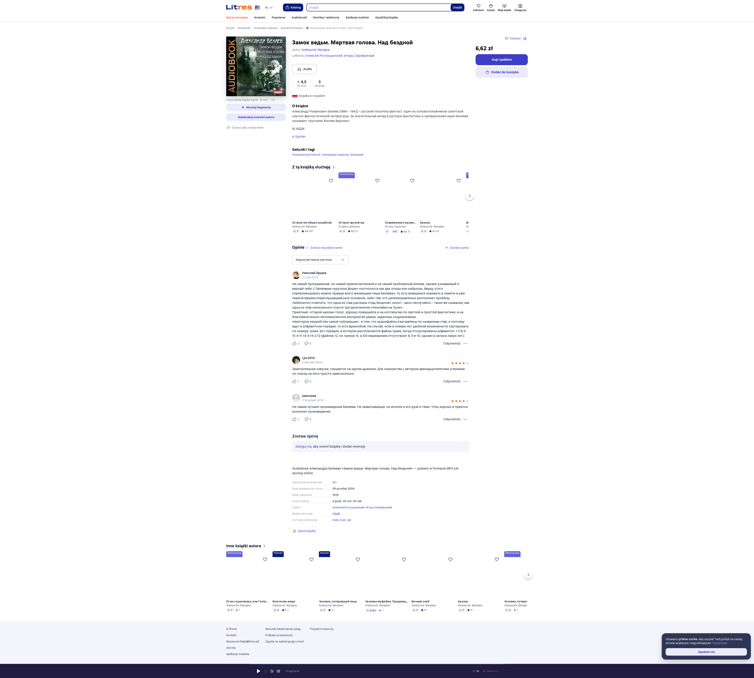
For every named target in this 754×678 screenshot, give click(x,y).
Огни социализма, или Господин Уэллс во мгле (247, 601)
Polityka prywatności (279, 635)
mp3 (343, 520)
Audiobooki (299, 17)
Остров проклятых (351, 222)
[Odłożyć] (331, 180)
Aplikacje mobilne (357, 17)
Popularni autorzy (321, 629)
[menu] (269, 7)
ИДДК (336, 513)
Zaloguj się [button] (303, 446)
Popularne (278, 17)
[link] (375, 273)
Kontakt (231, 635)
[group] (380, 275)
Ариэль (425, 222)
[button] (301, 83)
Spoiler (300, 137)
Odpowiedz (451, 343)
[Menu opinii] (465, 343)
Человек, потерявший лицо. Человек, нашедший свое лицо (519, 601)
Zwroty (231, 648)
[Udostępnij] (525, 38)
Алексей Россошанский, (349, 507)
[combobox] (378, 7)
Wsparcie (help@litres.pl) (242, 641)
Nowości (259, 17)
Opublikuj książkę (386, 17)
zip (349, 520)
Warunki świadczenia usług (282, 629)
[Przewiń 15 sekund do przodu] (272, 671)
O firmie (231, 629)
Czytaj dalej (719, 643)
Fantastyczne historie (306, 154)
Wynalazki (356, 154)
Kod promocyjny (237, 17)
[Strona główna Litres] (243, 7)
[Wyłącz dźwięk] (484, 671)
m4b (335, 520)
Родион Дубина (349, 226)
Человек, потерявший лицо (338, 601)
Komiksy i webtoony (326, 17)
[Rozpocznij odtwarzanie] (258, 671)
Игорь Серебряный (379, 507)
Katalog (296, 7)
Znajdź (457, 7)
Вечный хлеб (420, 601)
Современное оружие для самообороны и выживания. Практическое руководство (401, 222)
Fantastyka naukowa (335, 154)
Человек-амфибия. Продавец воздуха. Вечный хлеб (386, 601)
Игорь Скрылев (395, 226)
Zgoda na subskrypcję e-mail (284, 641)
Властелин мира (284, 601)
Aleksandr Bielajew (304, 226)
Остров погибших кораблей (312, 222)
